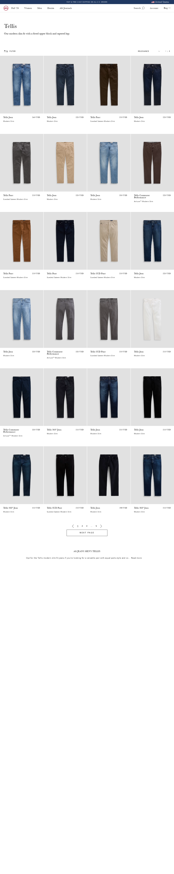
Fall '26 (15, 8)
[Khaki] (52, 111)
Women (28, 8)
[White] (92, 111)
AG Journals (66, 8)
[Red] (48, 111)
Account (154, 8)
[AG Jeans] (6, 8)
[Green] (136, 189)
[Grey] (59, 111)
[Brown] (103, 111)
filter (13, 51)
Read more (136, 558)
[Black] (136, 423)
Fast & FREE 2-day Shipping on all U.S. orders (87, 2)
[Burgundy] (143, 189)
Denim (50, 8)
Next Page (87, 533)
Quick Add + (34, 111)
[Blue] (5, 111)
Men (39, 8)
